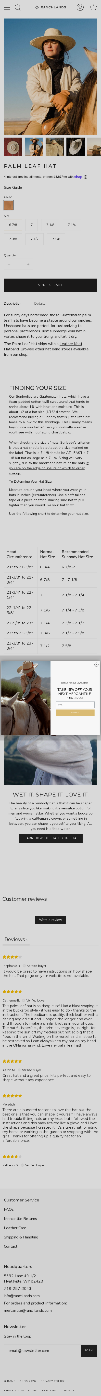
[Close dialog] (96, 664)
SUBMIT (75, 712)
